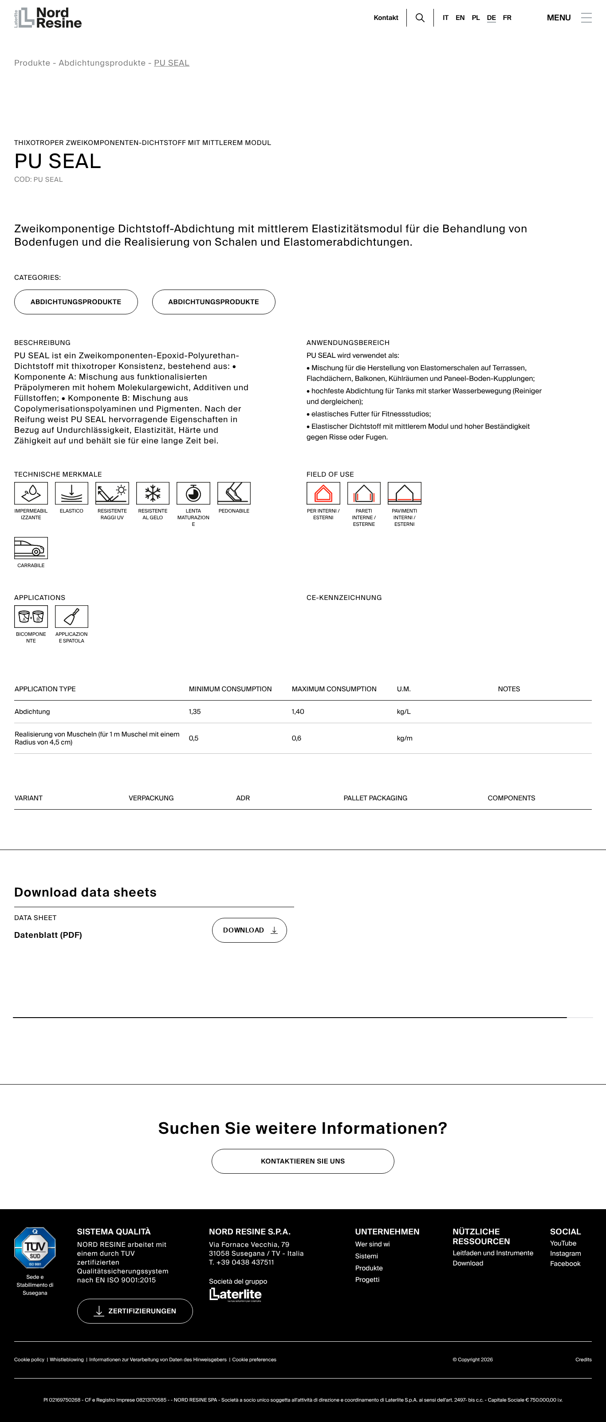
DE (491, 18)
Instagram (565, 1253)
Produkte (32, 63)
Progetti (367, 1279)
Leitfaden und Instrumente (493, 1253)
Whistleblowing (67, 1360)
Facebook (565, 1263)
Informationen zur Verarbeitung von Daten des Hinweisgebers (158, 1360)
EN (460, 18)
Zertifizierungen (143, 1311)
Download (468, 1263)
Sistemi (366, 1256)
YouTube (563, 1243)
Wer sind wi (372, 1244)
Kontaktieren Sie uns (303, 1161)
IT (446, 18)
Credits (583, 1360)
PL (476, 18)
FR (507, 18)
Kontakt (386, 18)
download (243, 930)
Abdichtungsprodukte (102, 63)
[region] (303, 699)
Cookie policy (29, 1360)
